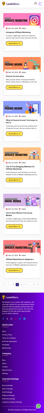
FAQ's (4, 331)
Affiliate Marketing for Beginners (20, 259)
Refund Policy (7, 370)
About (4, 363)
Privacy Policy (7, 335)
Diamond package (8, 399)
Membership (6, 348)
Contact (5, 367)
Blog (3, 360)
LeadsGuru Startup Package (12, 402)
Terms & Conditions (9, 338)
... (29, 284)
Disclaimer (5, 345)
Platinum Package (8, 395)
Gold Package (7, 392)
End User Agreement (9, 341)
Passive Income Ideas (15, 76)
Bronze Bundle (7, 385)
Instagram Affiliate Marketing (18, 32)
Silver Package (7, 389)
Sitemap (5, 373)
